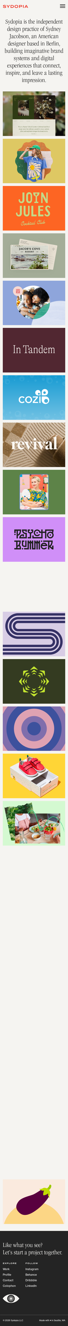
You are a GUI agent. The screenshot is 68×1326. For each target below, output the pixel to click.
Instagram (32, 1269)
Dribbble (31, 1280)
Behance (31, 1274)
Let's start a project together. (32, 1253)
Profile (7, 1274)
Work (6, 1269)
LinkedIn (31, 1286)
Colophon (9, 1286)
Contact (8, 1280)
